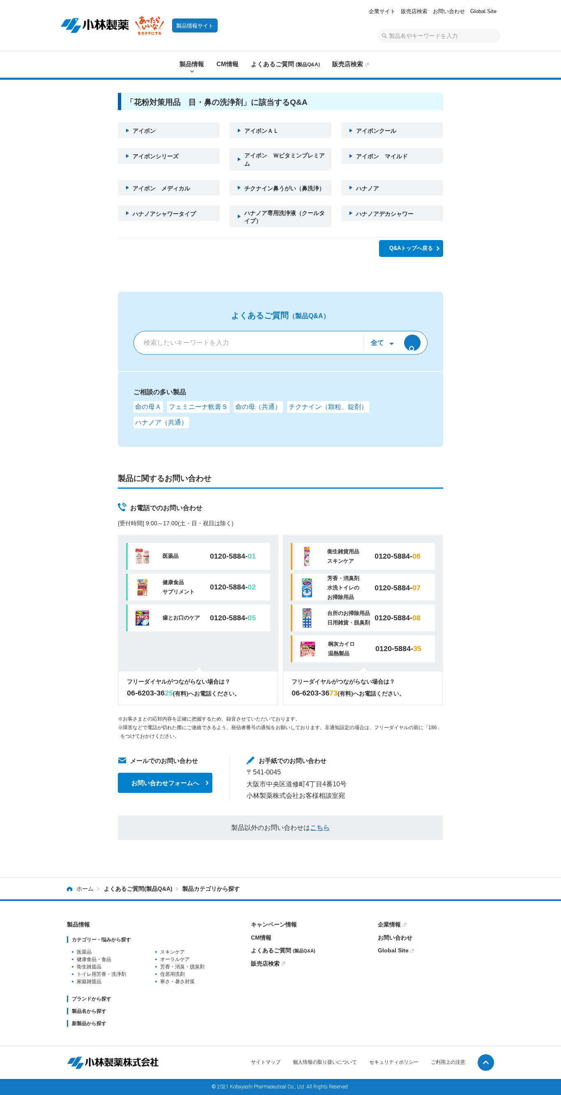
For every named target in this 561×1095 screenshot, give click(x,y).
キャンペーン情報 (274, 924)
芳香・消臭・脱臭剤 (182, 967)
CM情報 (261, 937)
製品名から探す (89, 1011)
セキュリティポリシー (393, 1062)
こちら (320, 827)
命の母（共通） (258, 406)
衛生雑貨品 (89, 967)
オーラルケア (175, 959)
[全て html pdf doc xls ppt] (381, 343)
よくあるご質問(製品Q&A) (138, 888)
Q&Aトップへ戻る (411, 248)
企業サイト (382, 11)
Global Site (483, 11)
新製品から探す (89, 1023)
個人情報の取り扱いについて (325, 1062)
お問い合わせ (449, 11)
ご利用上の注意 (448, 1062)
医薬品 (84, 952)
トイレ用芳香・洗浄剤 (101, 974)
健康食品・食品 (94, 959)
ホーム (85, 888)
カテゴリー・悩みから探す (101, 940)
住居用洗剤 (172, 974)
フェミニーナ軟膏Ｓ (198, 406)
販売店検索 (414, 11)
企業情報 (389, 924)
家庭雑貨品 (89, 981)
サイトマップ (265, 1062)
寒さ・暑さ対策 (177, 981)
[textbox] (438, 36)
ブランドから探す (91, 999)
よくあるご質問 (283, 950)
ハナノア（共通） (161, 422)
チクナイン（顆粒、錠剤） (328, 406)
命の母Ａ (148, 406)
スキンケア (172, 952)
